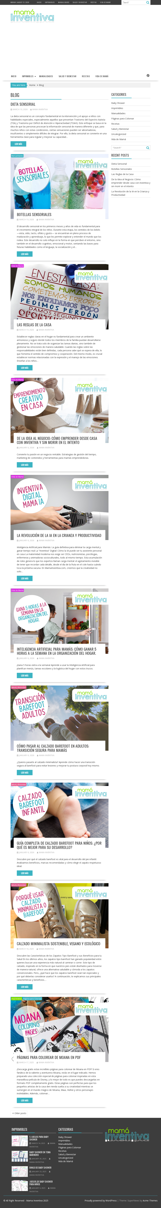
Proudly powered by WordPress (101, 1200)
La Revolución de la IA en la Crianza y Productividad (59, 535)
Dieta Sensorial (23, 104)
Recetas (94, 2)
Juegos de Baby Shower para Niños (41, 1183)
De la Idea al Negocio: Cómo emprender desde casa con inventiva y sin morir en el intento (57, 440)
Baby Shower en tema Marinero (39, 1153)
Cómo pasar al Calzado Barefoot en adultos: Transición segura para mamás (53, 748)
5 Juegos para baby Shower (38, 1138)
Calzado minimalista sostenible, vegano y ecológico (58, 943)
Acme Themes (150, 1200)
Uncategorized (118, 134)
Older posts (20, 1113)
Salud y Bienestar (80, 2)
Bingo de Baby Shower (40, 1167)
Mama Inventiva (40, 109)
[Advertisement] (80, 49)
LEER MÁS (18, 143)
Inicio (39, 2)
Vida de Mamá (105, 2)
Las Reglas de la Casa (34, 324)
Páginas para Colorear (32, 999)
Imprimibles (50, 2)
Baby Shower (118, 102)
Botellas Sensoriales (34, 214)
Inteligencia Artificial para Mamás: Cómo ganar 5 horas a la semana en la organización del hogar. (56, 651)
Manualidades (63, 2)
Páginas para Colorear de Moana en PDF (49, 1057)
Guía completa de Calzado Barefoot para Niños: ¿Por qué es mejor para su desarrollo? (59, 845)
